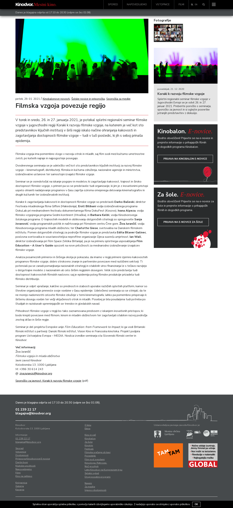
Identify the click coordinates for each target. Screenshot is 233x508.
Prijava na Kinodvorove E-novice (32, 458)
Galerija (19, 486)
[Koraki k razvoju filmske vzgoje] (186, 66)
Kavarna (19, 489)
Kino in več (90, 435)
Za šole (88, 442)
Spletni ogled (92, 473)
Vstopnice (163, 4)
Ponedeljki (90, 455)
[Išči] (203, 4)
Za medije (90, 486)
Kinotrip (89, 445)
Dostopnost (21, 455)
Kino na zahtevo (23, 476)
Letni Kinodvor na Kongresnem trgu (103, 469)
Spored (113, 4)
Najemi (88, 483)
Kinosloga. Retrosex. (96, 463)
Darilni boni (21, 462)
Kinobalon (90, 438)
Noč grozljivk (91, 466)
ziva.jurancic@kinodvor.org (35, 374)
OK (196, 504)
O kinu (88, 425)
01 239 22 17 (25, 409)
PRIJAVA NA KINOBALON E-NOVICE (185, 158)
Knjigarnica (21, 482)
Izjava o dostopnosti (95, 490)
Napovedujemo (137, 4)
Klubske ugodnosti (25, 465)
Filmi (181, 4)
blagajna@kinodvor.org (33, 413)
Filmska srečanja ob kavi (97, 452)
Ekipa (87, 428)
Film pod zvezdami (95, 459)
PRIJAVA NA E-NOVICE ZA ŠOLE (183, 222)
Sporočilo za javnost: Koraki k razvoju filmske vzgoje (48, 381)
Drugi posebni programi (97, 477)
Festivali (89, 449)
